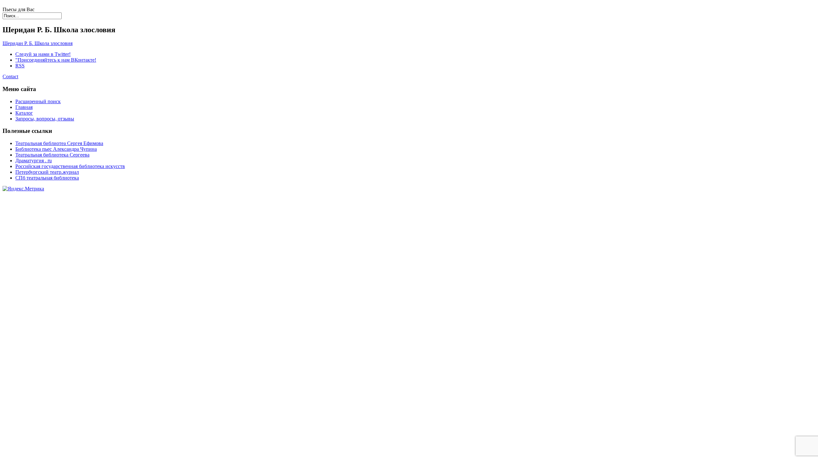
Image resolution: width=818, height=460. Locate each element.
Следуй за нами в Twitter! (43, 54)
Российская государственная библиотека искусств (70, 166)
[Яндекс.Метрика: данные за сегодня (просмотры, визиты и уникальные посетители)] (23, 189)
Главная (24, 107)
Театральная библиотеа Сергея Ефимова (59, 143)
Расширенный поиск (38, 101)
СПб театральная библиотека (47, 177)
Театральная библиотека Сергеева (52, 154)
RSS (20, 65)
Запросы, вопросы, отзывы (44, 118)
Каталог (24, 113)
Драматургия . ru (33, 160)
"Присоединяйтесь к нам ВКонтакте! (55, 60)
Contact (10, 76)
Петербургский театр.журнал (47, 172)
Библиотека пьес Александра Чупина (56, 149)
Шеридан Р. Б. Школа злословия (38, 43)
